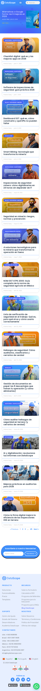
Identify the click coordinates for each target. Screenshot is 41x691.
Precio (4, 596)
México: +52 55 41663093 (11, 644)
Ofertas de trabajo (29, 625)
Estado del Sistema (9, 619)
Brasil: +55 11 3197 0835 (10, 638)
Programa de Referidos (31, 596)
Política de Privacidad (30, 622)
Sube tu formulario (29, 590)
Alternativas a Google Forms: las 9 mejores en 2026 (13, 14)
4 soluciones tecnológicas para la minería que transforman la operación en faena (19, 250)
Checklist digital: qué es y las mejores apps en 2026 (18, 57)
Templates (6, 599)
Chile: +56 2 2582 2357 (10, 641)
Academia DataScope (10, 625)
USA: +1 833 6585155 (9, 635)
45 (31, 529)
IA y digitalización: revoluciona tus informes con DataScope (19, 454)
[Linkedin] (18, 679)
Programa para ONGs (30, 605)
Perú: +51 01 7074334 (10, 647)
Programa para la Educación (29, 600)
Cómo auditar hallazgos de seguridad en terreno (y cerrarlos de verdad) (17, 422)
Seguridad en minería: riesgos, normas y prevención (19, 217)
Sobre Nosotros (28, 616)
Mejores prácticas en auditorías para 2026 (19, 485)
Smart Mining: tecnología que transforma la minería (18, 153)
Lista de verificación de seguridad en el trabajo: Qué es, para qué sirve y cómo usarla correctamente (19, 318)
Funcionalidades (8, 593)
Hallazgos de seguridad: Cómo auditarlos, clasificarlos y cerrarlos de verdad (19, 353)
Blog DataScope (28, 608)
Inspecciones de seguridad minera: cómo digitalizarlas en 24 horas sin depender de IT (19, 185)
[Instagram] (23, 679)
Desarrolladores (8, 622)
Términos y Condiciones (31, 619)
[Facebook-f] (13, 679)
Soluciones (6, 590)
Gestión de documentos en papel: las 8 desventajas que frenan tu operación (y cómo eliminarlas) (18, 387)
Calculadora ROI (28, 593)
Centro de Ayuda (8, 616)
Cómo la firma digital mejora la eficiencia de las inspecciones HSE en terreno (19, 517)
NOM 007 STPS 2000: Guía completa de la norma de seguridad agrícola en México (18, 283)
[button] (20, 2)
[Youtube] (28, 679)
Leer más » (5, 23)
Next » (36, 529)
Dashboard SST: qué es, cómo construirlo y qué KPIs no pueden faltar (20, 121)
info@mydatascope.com (12, 653)
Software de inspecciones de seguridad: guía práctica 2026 (18, 88)
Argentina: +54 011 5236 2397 (13, 650)
